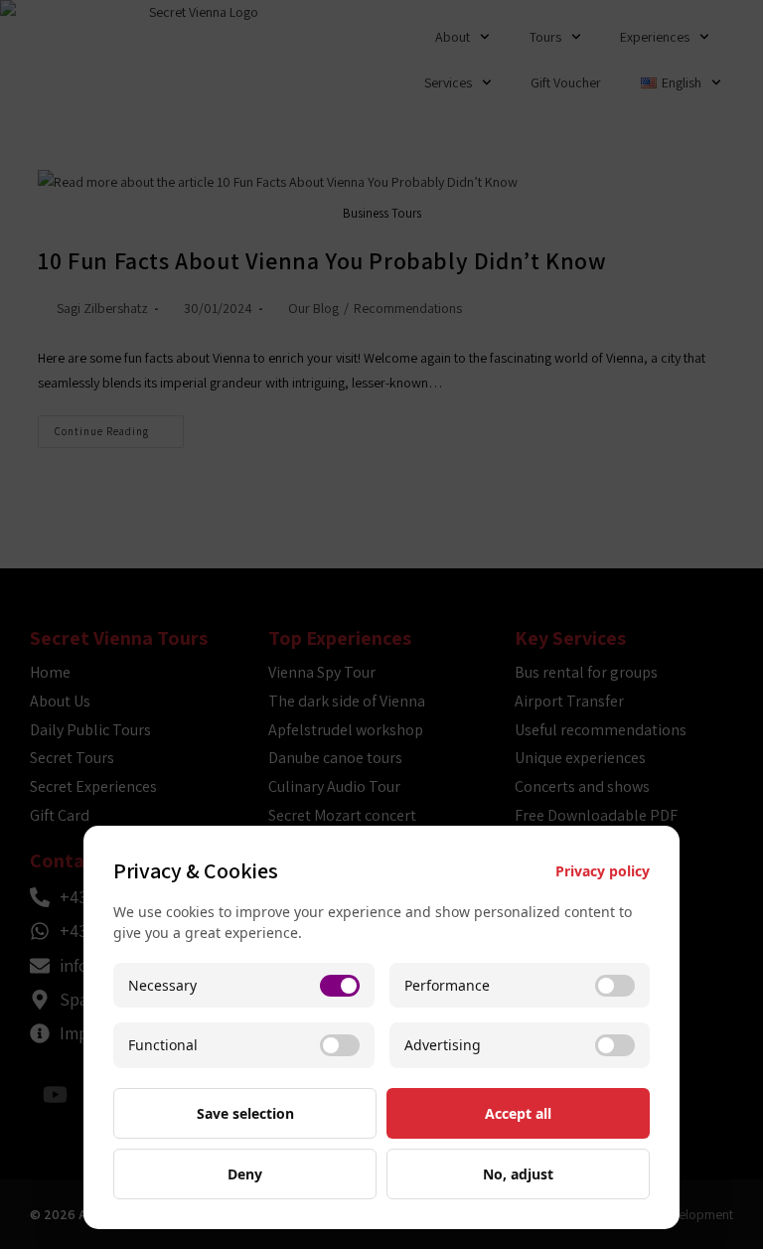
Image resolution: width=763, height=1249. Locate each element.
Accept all (518, 1113)
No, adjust (518, 1174)
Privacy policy (602, 870)
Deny (245, 1174)
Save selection (245, 1113)
